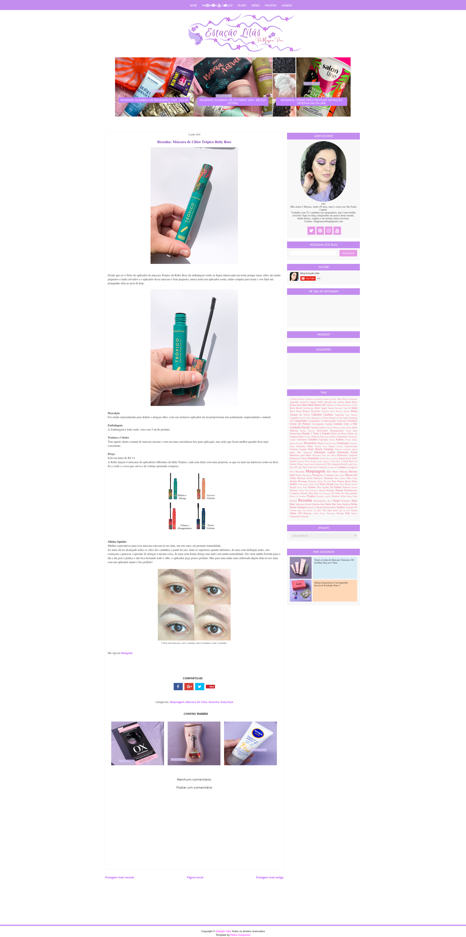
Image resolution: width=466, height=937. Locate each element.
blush (354, 408)
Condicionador (329, 421)
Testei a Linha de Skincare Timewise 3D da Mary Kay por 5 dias (334, 561)
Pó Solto (336, 493)
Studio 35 (312, 510)
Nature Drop (351, 481)
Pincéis (305, 493)
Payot (322, 490)
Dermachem (296, 433)
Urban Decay (320, 513)
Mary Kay (340, 475)
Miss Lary (352, 478)
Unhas (294, 513)
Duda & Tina (318, 436)
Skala (320, 507)
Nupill (293, 487)
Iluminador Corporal (329, 458)
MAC (292, 472)
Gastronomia (351, 446)
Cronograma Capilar (323, 424)
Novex (354, 484)
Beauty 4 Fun (351, 405)
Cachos (329, 414)
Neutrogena (303, 484)
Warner (354, 513)
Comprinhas (314, 421)
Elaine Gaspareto (240, 934)
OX (332, 487)
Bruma (347, 411)
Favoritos (310, 443)
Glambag (329, 449)
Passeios (270, 6)
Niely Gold (314, 484)
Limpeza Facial (339, 464)
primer (354, 493)
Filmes (242, 6)
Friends (319, 446)
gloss (293, 452)
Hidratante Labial (299, 458)
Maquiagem (177, 702)
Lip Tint (303, 467)
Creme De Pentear (301, 424)
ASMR (320, 402)
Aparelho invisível (300, 402)
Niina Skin (340, 484)
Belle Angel (321, 408)
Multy (321, 481)
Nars (334, 481)
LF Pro (328, 464)
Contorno (342, 421)
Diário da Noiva (339, 433)
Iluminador (314, 458)
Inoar (349, 458)
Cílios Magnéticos (314, 418)
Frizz (326, 446)
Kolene (314, 461)
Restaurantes (320, 501)
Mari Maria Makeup (338, 471)
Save (212, 686)
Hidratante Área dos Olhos (324, 455)
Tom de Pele (345, 510)
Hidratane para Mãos (301, 455)
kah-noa (301, 461)
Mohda (294, 481)
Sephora (346, 504)
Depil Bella (351, 431)
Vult (348, 513)
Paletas (338, 487)
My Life (328, 481)
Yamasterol (295, 516)
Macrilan (300, 471)
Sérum (293, 507)
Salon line (331, 504)
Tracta (354, 510)
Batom (318, 405)
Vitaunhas (331, 513)
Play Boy (314, 493)
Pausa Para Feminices (309, 490)
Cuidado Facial (300, 427)
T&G (319, 510)
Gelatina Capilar (299, 449)
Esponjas (324, 439)
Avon (348, 402)
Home (193, 6)
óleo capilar (323, 487)
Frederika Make (305, 446)
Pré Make (346, 493)
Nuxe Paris (302, 487)
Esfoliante (302, 439)
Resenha (214, 702)
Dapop (304, 431)
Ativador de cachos (334, 402)
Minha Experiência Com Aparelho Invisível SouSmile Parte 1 (331, 584)
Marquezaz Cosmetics (323, 475)
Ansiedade (352, 399)
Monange (303, 481)
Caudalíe (294, 418)
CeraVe (302, 418)
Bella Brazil (296, 408)
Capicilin (340, 415)
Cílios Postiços (330, 418)
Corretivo (352, 420)
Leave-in (319, 464)
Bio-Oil (348, 408)
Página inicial (195, 877)
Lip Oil (294, 467)
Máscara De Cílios (196, 702)
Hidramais (308, 452)
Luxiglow (352, 467)
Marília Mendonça (304, 475)
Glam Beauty (316, 449)
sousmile (350, 507)
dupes (327, 437)
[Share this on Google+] (188, 686)
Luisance (342, 467)
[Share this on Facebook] (178, 686)
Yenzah (305, 516)
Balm (354, 402)
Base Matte (308, 405)
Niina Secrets (327, 484)
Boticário (316, 411)
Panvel (354, 487)
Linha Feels (352, 464)
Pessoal (339, 490)
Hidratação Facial (347, 452)
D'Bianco (337, 428)
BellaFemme (309, 408)
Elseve (333, 436)
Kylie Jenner (323, 461)
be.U (335, 405)
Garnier (341, 446)
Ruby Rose (226, 702)
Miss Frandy (340, 478)
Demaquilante (338, 430)
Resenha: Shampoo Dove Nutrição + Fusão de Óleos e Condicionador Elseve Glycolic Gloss (311, 103)
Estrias (332, 440)
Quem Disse (352, 496)
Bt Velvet (305, 415)
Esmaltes (313, 439)
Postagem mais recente (119, 877)
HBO (300, 452)
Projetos (312, 496)
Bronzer (340, 411)
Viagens (286, 6)
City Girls (343, 418)
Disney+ (302, 436)
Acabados (309, 399)
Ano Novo (343, 399)
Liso (310, 467)
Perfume (330, 490)
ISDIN (354, 458)
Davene (312, 431)
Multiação (312, 481)
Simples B (312, 507)
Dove (309, 437)
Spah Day (302, 510)
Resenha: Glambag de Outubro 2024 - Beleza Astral (154, 102)
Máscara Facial (305, 478)
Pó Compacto (325, 493)
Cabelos (227, 6)
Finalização (343, 443)
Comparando (301, 420)
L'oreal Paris (335, 461)
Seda (339, 504)
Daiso (349, 428)
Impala (342, 458)
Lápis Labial (309, 464)
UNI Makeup (305, 513)
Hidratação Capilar (325, 452)
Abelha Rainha (298, 399)
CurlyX (329, 428)
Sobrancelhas (329, 507)
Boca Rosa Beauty (300, 411)
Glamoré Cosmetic (343, 449)
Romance (346, 501)
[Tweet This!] (199, 686)
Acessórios (319, 399)
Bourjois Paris (329, 411)
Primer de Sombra (298, 496)
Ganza (333, 446)
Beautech (341, 405)
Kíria (307, 461)
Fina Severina (331, 443)
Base (299, 405)
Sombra (341, 507)
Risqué (337, 500)
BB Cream (327, 405)
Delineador (323, 430)
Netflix (294, 484)
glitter (354, 449)
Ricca (330, 501)
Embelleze (342, 436)
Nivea (348, 484)
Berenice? (339, 408)
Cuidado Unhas (318, 427)
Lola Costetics (320, 467)
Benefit (331, 408)
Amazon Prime (330, 399)
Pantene (347, 487)
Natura (341, 481)
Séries (255, 6)
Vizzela (340, 513)
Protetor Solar (339, 496)
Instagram (127, 653)
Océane (312, 487)
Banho (293, 405)
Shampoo (302, 507)
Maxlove (319, 478)
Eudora (340, 439)
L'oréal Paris (348, 461)
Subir (457, 931)
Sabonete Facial (304, 504)
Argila (313, 402)
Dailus (344, 428)
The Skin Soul (330, 510)
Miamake (329, 478)
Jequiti (293, 461)
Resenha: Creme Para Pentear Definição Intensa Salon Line (233, 102)
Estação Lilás (224, 931)
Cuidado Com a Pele (345, 424)
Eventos (300, 443)
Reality (294, 501)
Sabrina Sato (318, 504)
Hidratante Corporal (347, 455)
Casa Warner (351, 415)
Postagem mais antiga (269, 877)
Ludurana (332, 467)
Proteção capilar (324, 496)
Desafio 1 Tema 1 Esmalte (316, 433)
